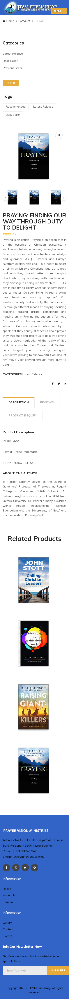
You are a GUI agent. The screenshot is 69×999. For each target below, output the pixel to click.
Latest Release (13, 53)
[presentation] (5, 197)
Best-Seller (10, 61)
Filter (10, 83)
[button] (59, 11)
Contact (8, 929)
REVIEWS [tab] (47, 402)
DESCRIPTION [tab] (18, 402)
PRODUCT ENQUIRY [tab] (22, 415)
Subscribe (58, 970)
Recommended (16, 106)
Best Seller (13, 114)
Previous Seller (12, 68)
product (25, 21)
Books (7, 889)
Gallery (7, 922)
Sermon (8, 902)
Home (10, 21)
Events (7, 936)
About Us (9, 895)
